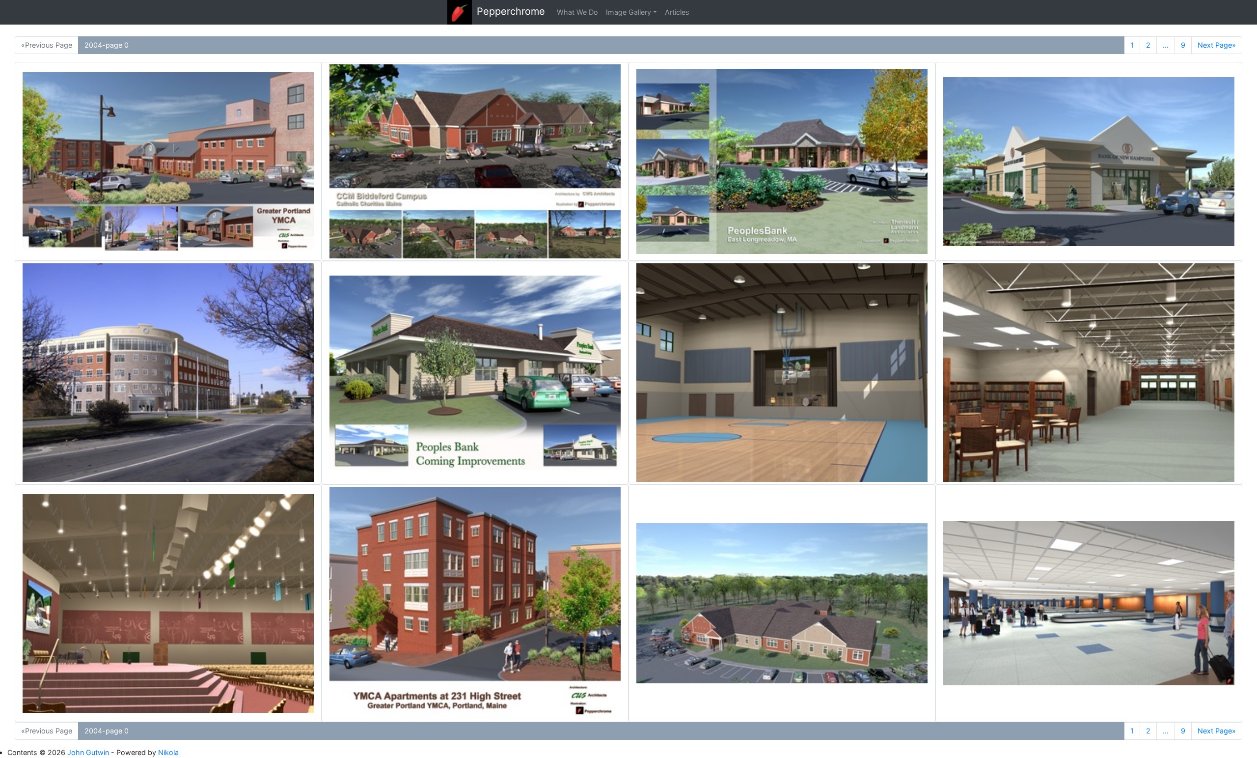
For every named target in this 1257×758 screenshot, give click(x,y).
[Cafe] (1088, 372)
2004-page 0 (106, 45)
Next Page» (1217, 45)
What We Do (577, 12)
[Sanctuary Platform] (168, 603)
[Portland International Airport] (1088, 603)
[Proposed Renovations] (168, 161)
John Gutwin (88, 752)
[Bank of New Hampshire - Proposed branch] (1088, 161)
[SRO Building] (475, 603)
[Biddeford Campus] (475, 161)
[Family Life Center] (781, 372)
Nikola (168, 752)
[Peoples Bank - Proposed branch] (781, 161)
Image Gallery (628, 12)
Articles (677, 12)
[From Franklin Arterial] (168, 372)
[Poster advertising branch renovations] (475, 372)
